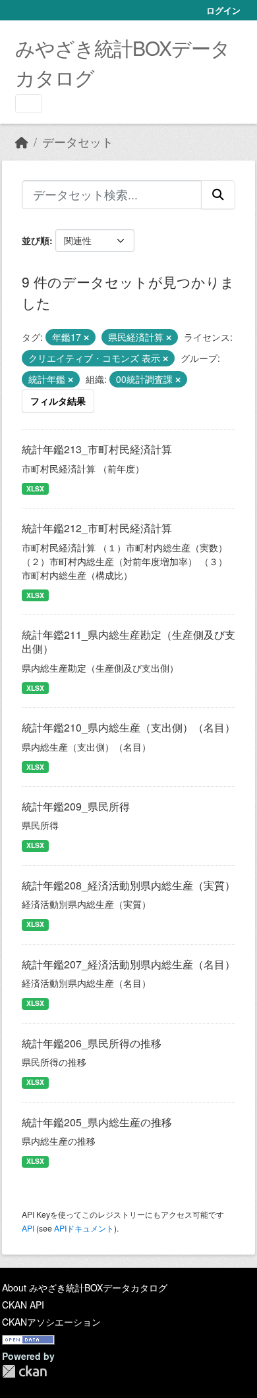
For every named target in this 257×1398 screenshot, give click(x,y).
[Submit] (218, 194)
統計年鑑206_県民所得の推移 (91, 1043)
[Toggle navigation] (28, 103)
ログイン (223, 10)
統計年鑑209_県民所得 (76, 806)
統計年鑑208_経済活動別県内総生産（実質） (128, 885)
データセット (77, 142)
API (28, 1228)
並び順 (35, 240)
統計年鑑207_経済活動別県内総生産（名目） (128, 964)
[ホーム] (21, 142)
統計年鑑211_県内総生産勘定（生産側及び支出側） (128, 641)
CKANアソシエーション (51, 1321)
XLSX (35, 488)
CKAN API (23, 1304)
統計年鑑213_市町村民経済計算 (97, 449)
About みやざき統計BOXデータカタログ (84, 1287)
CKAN (24, 1371)
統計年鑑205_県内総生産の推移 (97, 1122)
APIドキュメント (84, 1228)
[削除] (86, 337)
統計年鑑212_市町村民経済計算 (97, 528)
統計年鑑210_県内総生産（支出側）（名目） (128, 727)
